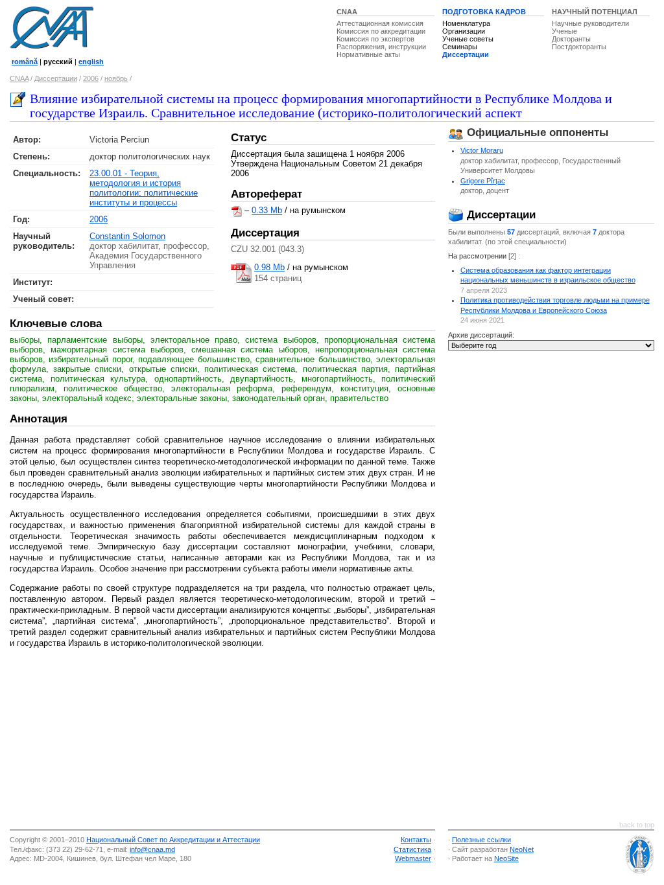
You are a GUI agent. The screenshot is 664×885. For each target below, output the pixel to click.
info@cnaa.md (152, 849)
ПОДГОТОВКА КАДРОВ (484, 12)
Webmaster (413, 858)
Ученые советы (467, 39)
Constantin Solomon (127, 236)
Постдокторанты (579, 47)
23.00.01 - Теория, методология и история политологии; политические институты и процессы (143, 187)
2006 (91, 78)
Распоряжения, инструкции (381, 47)
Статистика (412, 849)
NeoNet (522, 849)
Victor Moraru (481, 150)
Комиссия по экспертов (375, 39)
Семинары (459, 47)
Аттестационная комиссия (380, 23)
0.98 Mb (269, 267)
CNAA (347, 12)
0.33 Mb (267, 211)
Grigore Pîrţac (482, 181)
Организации (463, 31)
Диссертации (465, 54)
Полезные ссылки (481, 840)
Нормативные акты (368, 54)
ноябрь (116, 78)
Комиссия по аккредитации (381, 31)
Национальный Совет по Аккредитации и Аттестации (173, 840)
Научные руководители (590, 23)
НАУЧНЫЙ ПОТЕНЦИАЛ (594, 12)
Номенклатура (466, 23)
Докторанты (571, 39)
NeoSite (506, 858)
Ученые (564, 31)
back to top (636, 825)
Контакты (416, 840)
